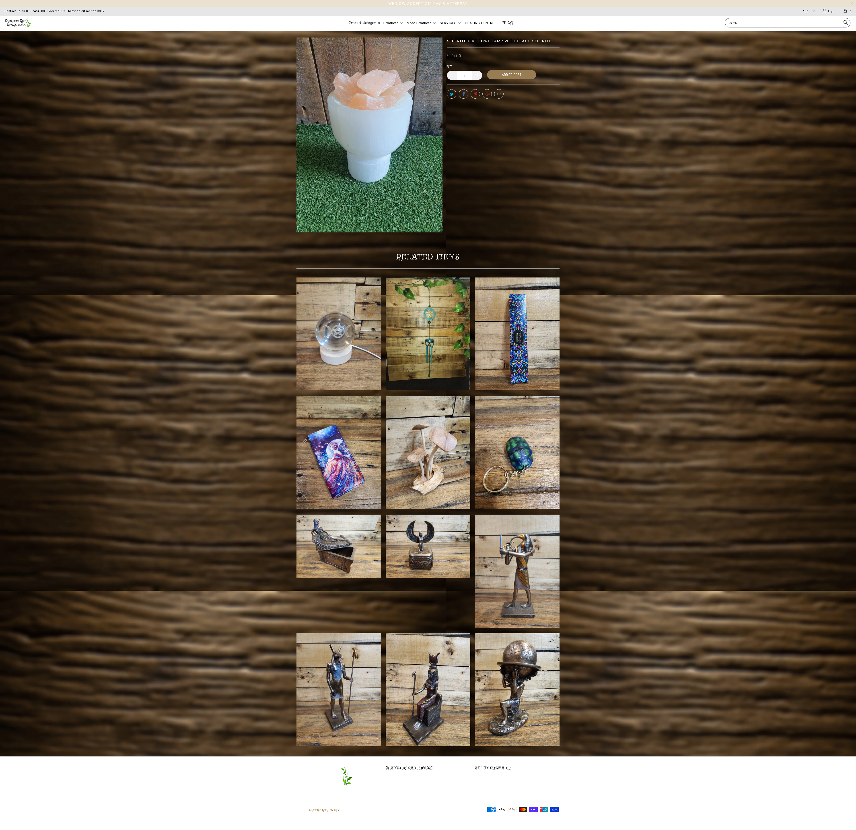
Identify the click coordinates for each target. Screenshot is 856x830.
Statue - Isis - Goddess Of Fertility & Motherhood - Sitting (428, 689)
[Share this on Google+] (487, 94)
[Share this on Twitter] (451, 94)
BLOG (508, 23)
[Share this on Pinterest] (475, 94)
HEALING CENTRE (480, 23)
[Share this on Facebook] (463, 94)
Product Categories (364, 23)
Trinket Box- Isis (428, 546)
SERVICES (449, 23)
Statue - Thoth (517, 571)
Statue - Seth (338, 689)
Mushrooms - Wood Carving (428, 452)
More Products (420, 23)
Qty (449, 66)
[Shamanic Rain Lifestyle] (70, 22)
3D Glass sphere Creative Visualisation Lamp (338, 334)
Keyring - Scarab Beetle (517, 452)
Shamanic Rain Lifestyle (324, 810)
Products (391, 23)
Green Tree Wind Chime (428, 334)
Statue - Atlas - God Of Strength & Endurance (517, 689)
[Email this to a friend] (499, 94)
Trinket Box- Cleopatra (338, 546)
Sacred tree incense (517, 334)
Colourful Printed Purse (338, 452)
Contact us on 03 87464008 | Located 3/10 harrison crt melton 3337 (54, 11)
